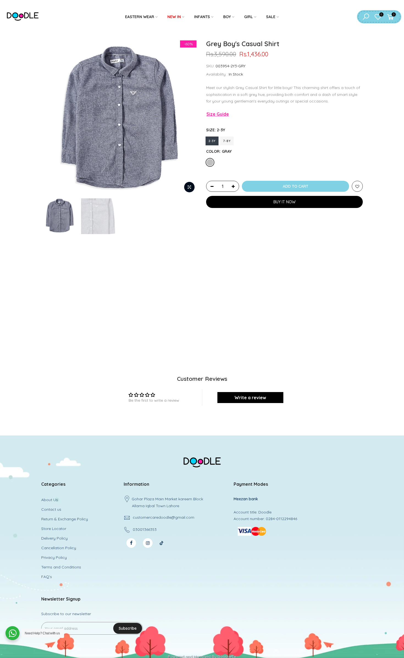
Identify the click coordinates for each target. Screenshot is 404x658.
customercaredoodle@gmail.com (163, 517)
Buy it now (284, 201)
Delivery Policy (54, 538)
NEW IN (174, 16)
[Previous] (51, 117)
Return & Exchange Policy (64, 519)
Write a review (250, 397)
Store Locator (53, 528)
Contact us (51, 509)
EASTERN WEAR (139, 16)
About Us (49, 499)
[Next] (188, 117)
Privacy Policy (54, 557)
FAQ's (46, 576)
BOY (227, 16)
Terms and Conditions (61, 567)
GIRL (248, 16)
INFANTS (202, 16)
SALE (270, 16)
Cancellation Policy (58, 547)
